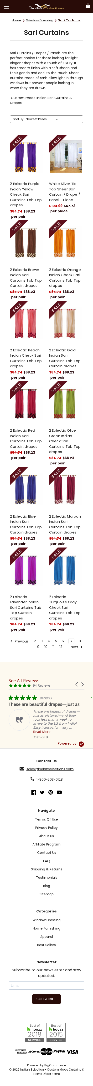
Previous (21, 641)
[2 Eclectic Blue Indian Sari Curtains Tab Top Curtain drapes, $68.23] (27, 489)
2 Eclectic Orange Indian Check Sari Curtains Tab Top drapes (65, 277)
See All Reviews (24, 680)
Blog (46, 885)
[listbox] (43, 119)
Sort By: (18, 119)
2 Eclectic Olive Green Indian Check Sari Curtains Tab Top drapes (65, 441)
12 (60, 646)
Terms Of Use (46, 819)
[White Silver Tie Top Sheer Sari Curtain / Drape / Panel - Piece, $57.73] (66, 156)
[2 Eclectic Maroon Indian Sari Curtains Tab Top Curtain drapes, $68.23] (66, 489)
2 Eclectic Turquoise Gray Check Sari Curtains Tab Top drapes (65, 607)
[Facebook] (33, 792)
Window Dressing (46, 920)
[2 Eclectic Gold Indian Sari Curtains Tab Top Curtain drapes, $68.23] (66, 323)
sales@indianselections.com (50, 769)
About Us (46, 836)
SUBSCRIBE (46, 999)
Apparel (46, 936)
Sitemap (47, 894)
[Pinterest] (50, 792)
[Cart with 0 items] (88, 6)
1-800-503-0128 (49, 779)
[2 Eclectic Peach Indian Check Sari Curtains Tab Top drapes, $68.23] (27, 323)
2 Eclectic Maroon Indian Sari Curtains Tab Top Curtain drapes (65, 524)
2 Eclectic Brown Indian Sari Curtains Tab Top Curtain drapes (26, 277)
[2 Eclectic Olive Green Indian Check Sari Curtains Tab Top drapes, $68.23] (66, 403)
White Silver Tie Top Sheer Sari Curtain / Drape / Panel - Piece (64, 191)
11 (53, 646)
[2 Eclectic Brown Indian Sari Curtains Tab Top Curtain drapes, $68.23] (27, 242)
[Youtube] (59, 792)
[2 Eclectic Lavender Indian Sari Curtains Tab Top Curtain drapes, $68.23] (27, 569)
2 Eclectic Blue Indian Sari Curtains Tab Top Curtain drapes (26, 524)
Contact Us (46, 852)
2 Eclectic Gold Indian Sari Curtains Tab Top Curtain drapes (65, 358)
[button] (77, 684)
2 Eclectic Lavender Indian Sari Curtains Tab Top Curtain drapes (25, 607)
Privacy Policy (46, 827)
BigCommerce (55, 1065)
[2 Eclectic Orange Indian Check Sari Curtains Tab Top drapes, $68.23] (66, 242)
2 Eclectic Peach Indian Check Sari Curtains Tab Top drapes (26, 358)
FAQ (46, 861)
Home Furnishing (46, 928)
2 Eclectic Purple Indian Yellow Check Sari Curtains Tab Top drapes (26, 194)
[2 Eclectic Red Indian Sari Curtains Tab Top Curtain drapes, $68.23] (27, 403)
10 (45, 646)
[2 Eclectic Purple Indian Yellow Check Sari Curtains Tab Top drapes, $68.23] (27, 156)
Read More (42, 731)
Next (75, 647)
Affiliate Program (46, 844)
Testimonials (46, 877)
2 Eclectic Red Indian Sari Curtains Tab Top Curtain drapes (26, 438)
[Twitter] (42, 792)
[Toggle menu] (6, 6)
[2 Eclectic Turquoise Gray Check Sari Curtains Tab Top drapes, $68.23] (66, 569)
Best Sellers (46, 945)
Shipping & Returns (46, 869)
